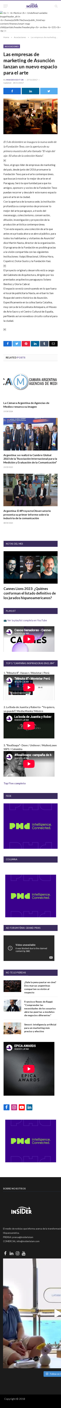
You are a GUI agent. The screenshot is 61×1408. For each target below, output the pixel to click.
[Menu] (5, 6)
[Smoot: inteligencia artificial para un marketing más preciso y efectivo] (12, 1028)
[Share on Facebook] (12, 91)
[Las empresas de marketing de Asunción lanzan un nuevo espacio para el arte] (30, 116)
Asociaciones (12, 46)
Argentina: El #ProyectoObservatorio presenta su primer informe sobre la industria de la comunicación (27, 514)
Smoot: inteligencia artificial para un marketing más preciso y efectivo (40, 1028)
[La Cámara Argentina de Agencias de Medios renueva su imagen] (30, 382)
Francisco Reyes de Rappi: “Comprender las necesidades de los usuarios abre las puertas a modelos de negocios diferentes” (40, 1008)
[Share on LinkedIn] (30, 91)
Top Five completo (15, 783)
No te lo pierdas (16, 972)
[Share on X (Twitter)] (49, 91)
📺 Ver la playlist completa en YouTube (25, 620)
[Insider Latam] (32, 6)
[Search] (56, 6)
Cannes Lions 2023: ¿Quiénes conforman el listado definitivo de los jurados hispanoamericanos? (30, 593)
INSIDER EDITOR (15, 79)
